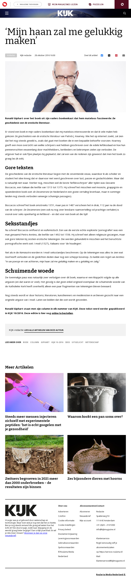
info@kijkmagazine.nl (105, 529)
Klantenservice (102, 538)
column (34, 342)
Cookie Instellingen (66, 525)
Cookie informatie (66, 520)
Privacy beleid (64, 529)
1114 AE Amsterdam (105, 520)
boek (25, 342)
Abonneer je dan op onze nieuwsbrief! (26, 534)
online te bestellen (62, 313)
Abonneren (85, 511)
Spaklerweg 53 (102, 516)
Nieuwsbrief (85, 516)
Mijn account (85, 520)
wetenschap (92, 342)
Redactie (100, 511)
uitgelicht (77, 342)
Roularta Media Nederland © (111, 574)
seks (67, 342)
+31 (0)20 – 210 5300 (105, 525)
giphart (45, 342)
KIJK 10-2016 (57, 342)
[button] (122, 4)
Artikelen (11, 55)
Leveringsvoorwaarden (68, 538)
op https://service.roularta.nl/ (109, 551)
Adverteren (63, 511)
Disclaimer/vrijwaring (67, 534)
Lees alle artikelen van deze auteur (43, 330)
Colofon (62, 516)
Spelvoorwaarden (66, 547)
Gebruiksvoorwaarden (68, 543)
